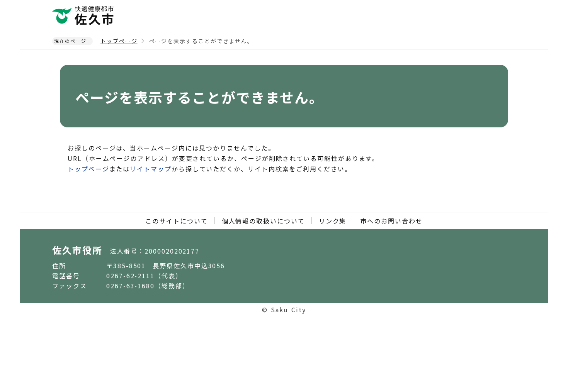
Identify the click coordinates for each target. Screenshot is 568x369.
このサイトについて (176, 220)
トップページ (119, 41)
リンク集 (333, 220)
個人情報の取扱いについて (263, 220)
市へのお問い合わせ (391, 220)
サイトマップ (151, 168)
